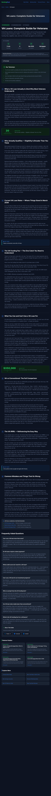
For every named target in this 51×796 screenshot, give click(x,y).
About (48, 2)
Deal (6, 2)
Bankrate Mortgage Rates (10, 527)
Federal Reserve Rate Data (10, 525)
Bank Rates (26, 2)
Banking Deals (33, 2)
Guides (7, 7)
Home (3, 7)
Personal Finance (41, 2)
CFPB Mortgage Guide (9, 523)
